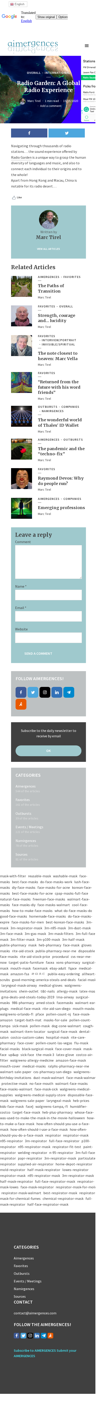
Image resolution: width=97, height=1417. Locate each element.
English (19, 4)
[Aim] (21, 704)
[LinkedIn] (56, 692)
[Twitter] (33, 692)
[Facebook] (21, 692)
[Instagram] (44, 692)
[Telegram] (68, 692)
